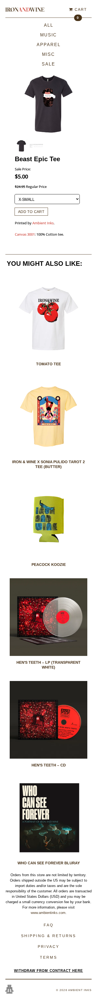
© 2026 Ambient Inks (74, 990)
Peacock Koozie (49, 564)
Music (48, 35)
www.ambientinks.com (48, 913)
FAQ (49, 925)
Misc (48, 54)
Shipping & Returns (48, 936)
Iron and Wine (24, 9)
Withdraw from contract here (48, 971)
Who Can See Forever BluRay (49, 863)
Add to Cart (31, 211)
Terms (48, 957)
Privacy (48, 946)
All (48, 25)
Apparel (49, 44)
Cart (80, 10)
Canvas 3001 (25, 234)
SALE (48, 64)
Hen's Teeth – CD (49, 765)
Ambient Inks (43, 223)
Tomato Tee (48, 364)
